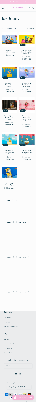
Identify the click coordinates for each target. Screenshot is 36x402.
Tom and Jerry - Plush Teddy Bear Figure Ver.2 (26, 52)
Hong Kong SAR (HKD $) (17, 387)
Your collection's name (17, 222)
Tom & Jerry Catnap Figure (9, 184)
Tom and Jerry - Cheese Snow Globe (9, 85)
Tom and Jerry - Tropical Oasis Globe (9, 152)
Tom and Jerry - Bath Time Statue (9, 51)
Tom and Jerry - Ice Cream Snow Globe (27, 152)
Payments (7, 322)
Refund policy (8, 348)
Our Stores (7, 317)
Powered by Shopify (22, 401)
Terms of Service (9, 344)
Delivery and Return (11, 326)
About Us (7, 339)
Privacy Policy (8, 353)
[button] (2, 7)
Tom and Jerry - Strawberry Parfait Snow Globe (27, 118)
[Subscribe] (30, 366)
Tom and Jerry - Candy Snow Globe (9, 117)
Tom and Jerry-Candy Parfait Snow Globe (26, 85)
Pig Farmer (15, 401)
